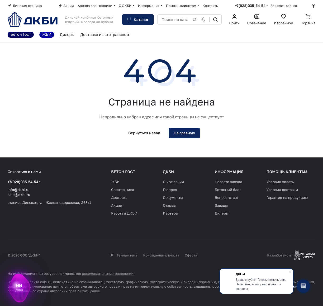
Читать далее (89, 291)
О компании (173, 182)
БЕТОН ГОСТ (123, 171)
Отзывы (169, 205)
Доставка (119, 197)
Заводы (221, 205)
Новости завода (228, 182)
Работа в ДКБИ (124, 213)
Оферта (191, 255)
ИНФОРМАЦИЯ (229, 171)
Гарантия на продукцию (287, 197)
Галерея (170, 189)
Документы (173, 197)
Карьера (170, 213)
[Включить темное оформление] (313, 6)
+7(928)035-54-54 (250, 5)
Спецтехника (122, 189)
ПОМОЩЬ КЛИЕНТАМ (286, 171)
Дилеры (221, 213)
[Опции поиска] (194, 20)
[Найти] (215, 20)
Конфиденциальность (161, 255)
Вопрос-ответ (226, 197)
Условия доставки (282, 189)
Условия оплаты (280, 182)
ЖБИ (115, 182)
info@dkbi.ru (18, 189)
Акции (116, 205)
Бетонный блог (228, 189)
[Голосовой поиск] (204, 20)
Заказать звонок (284, 6)
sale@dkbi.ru (19, 194)
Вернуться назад (144, 132)
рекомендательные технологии (107, 273)
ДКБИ (168, 171)
